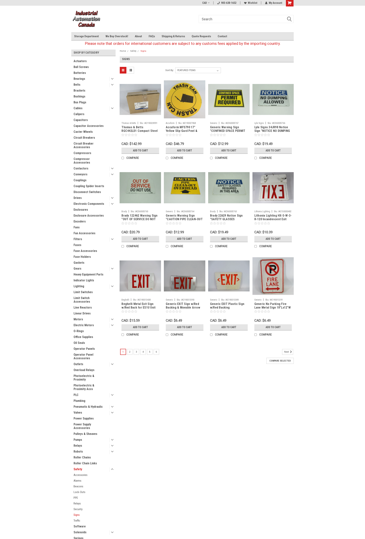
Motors (78, 319)
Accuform (170, 123)
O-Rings (79, 331)
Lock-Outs (79, 492)
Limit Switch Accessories (82, 299)
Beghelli (125, 299)
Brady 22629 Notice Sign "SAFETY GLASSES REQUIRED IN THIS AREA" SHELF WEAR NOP (226, 221)
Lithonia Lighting (262, 211)
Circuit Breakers (84, 137)
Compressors (82, 153)
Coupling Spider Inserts (89, 186)
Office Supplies (83, 337)
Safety (78, 469)
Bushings (79, 96)
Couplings (80, 180)
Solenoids (80, 532)
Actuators (80, 61)
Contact (222, 36)
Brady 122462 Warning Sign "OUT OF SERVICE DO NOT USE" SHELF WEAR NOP (139, 219)
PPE (76, 497)
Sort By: (169, 70)
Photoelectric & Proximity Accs (84, 387)
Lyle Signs (259, 123)
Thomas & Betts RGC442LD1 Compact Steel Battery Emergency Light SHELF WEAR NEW (139, 132)
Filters (78, 239)
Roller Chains (82, 457)
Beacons (78, 486)
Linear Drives (82, 313)
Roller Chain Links (85, 463)
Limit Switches (83, 292)
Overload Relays (84, 370)
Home (123, 51)
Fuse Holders (82, 257)
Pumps (78, 440)
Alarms (77, 480)
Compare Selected (280, 360)
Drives (78, 198)
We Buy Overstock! (117, 36)
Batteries (80, 73)
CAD (204, 2)
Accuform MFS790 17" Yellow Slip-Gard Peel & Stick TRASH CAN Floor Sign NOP (181, 132)
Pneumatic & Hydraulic (88, 406)
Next (287, 352)
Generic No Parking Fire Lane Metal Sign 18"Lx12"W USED (272, 307)
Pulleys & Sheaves (85, 434)
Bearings (79, 79)
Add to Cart (140, 150)
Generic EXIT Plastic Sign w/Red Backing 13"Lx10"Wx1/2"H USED (227, 307)
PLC (76, 395)
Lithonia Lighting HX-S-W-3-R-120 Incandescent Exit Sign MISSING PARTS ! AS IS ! (273, 221)
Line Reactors (83, 307)
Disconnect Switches (87, 192)
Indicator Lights (84, 280)
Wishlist (252, 2)
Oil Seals (79, 343)
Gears (77, 268)
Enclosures (81, 209)
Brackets (79, 90)
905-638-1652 (228, 2)
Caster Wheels (83, 132)
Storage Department (86, 36)
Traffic (77, 520)
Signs (77, 515)
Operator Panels (84, 349)
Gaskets (79, 262)
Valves (78, 412)
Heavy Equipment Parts (88, 274)
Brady (124, 211)
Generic (213, 123)
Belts (77, 84)
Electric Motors (84, 325)
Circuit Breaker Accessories (84, 145)
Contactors (81, 168)
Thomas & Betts (128, 123)
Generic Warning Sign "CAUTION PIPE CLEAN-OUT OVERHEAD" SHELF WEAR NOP (184, 221)
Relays (78, 445)
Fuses (77, 245)
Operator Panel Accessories (83, 356)
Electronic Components (89, 204)
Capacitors (81, 120)
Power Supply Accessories (82, 426)
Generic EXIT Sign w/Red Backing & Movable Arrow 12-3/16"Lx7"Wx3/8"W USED (184, 307)
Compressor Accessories (82, 160)
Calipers (79, 114)
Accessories (80, 475)
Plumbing (79, 401)
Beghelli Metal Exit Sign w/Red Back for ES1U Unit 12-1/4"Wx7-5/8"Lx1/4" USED (140, 307)
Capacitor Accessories (89, 126)
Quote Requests (201, 36)
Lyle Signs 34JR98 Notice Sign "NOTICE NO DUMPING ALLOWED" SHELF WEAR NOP (272, 132)
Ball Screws (81, 67)
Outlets (78, 364)
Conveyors (80, 174)
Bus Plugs (80, 102)
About (138, 36)
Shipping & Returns (173, 36)
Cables (78, 108)
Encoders (80, 221)
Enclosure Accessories (89, 215)
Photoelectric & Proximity (84, 377)
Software (80, 526)
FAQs (152, 36)
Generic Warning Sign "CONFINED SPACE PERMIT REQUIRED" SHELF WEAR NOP (227, 132)
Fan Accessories (84, 233)
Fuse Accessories (85, 251)
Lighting (79, 286)
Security (78, 509)
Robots (78, 451)
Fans (77, 227)
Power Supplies (84, 418)
